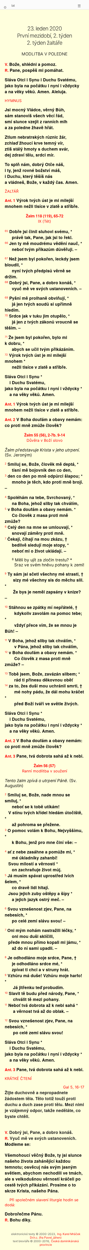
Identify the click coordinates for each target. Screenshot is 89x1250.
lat (13, 5)
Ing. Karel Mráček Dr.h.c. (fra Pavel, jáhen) (55, 1235)
